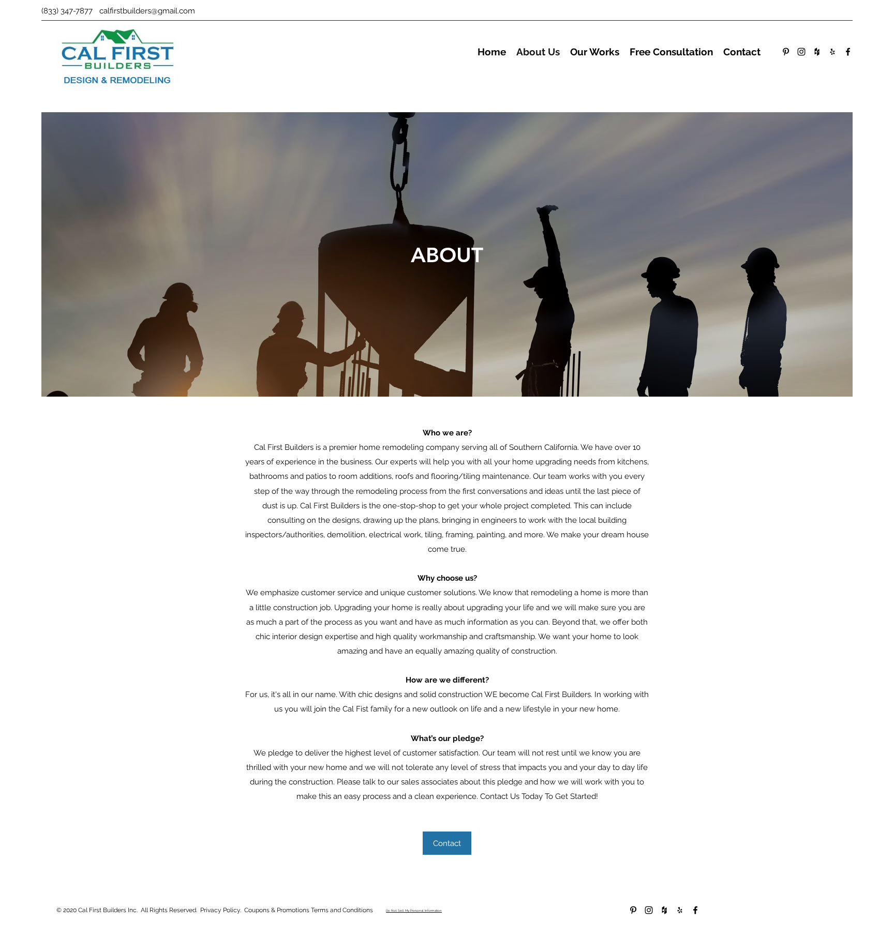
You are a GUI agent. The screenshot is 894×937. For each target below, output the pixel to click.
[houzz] (817, 52)
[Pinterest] (786, 52)
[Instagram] (801, 52)
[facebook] (848, 52)
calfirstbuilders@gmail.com (147, 11)
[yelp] (832, 52)
